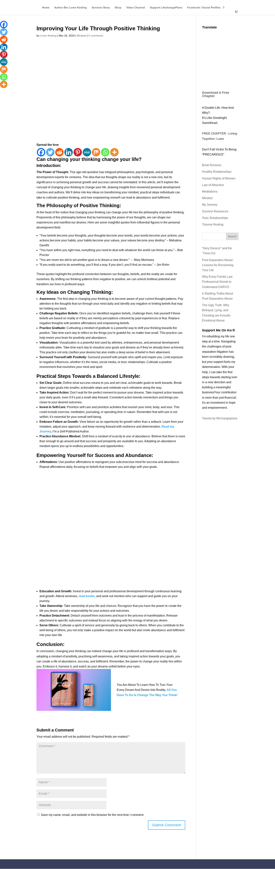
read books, (87, 596)
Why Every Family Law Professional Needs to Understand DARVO (217, 281)
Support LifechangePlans (166, 7)
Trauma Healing (212, 224)
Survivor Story (101, 7)
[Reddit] (59, 152)
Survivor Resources (215, 211)
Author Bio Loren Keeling (70, 7)
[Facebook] (41, 152)
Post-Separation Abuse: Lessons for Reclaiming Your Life (217, 265)
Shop (118, 7)
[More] (114, 152)
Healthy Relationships (216, 171)
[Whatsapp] (105, 152)
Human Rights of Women (218, 178)
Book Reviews (211, 165)
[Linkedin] (68, 152)
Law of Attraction (213, 185)
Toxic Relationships (215, 217)
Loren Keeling (48, 35)
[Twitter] (50, 152)
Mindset (81, 35)
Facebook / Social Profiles (204, 7)
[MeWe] (87, 152)
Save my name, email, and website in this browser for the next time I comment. (92, 814)
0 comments (95, 35)
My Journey (209, 204)
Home (45, 7)
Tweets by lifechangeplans (219, 418)
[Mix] (96, 152)
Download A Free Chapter (215, 94)
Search (232, 236)
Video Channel (135, 7)
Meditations (209, 191)
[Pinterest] (78, 152)
